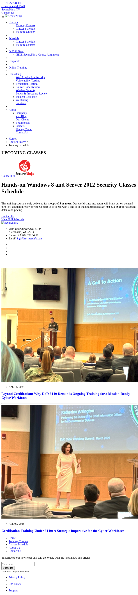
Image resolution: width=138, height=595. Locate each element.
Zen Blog (21, 116)
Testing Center (24, 129)
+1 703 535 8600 (11, 3)
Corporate (14, 61)
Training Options (25, 31)
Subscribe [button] (8, 568)
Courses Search (17, 141)
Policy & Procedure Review (32, 93)
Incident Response (26, 96)
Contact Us (7, 12)
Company (21, 112)
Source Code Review (28, 87)
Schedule (14, 38)
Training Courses (25, 25)
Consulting (15, 74)
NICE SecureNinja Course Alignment (37, 54)
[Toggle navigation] (2, 16)
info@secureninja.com (30, 238)
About (12, 109)
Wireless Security (25, 90)
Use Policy (15, 583)
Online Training (18, 67)
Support (13, 590)
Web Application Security (30, 77)
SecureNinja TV (10, 9)
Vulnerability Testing (28, 80)
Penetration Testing (27, 83)
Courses (13, 22)
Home (12, 138)
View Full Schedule (12, 219)
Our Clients (22, 119)
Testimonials (23, 122)
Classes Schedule (25, 28)
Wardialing (22, 100)
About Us (14, 547)
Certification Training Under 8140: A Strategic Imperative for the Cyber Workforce (62, 531)
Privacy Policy (17, 577)
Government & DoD (13, 6)
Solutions (21, 103)
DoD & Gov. (16, 51)
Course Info (8, 175)
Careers (20, 125)
